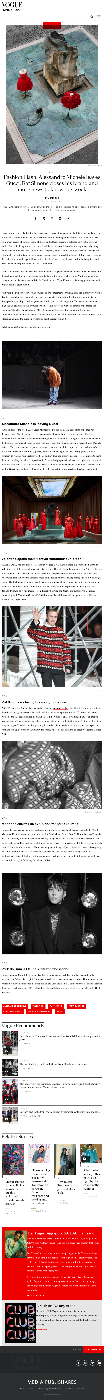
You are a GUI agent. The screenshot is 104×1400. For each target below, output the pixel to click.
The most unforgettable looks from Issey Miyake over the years (53, 1064)
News (52, 172)
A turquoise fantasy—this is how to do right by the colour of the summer (92, 1179)
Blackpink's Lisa (12, 1011)
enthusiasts (95, 237)
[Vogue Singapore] (12, 6)
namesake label (60, 707)
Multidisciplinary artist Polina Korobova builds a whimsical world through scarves (14, 1192)
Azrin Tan (53, 198)
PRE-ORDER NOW (35, 1295)
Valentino (38, 1006)
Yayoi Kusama (64, 280)
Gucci (60, 1011)
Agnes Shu (92, 1197)
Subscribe (41, 1330)
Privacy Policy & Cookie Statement (50, 1389)
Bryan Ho (27, 1044)
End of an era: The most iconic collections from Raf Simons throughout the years (60, 1037)
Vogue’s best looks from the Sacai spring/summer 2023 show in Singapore (60, 1111)
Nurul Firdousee (62, 1202)
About (22, 1389)
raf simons (56, 1006)
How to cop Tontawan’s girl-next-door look (66, 1186)
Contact (31, 1389)
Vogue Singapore (32, 1116)
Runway (23, 1108)
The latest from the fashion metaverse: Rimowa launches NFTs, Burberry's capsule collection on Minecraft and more (60, 1085)
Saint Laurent (76, 1006)
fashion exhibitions (39, 1011)
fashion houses (70, 246)
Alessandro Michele (14, 1006)
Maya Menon (29, 1068)
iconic (40, 250)
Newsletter (69, 1389)
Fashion (24, 1033)
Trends (87, 1167)
